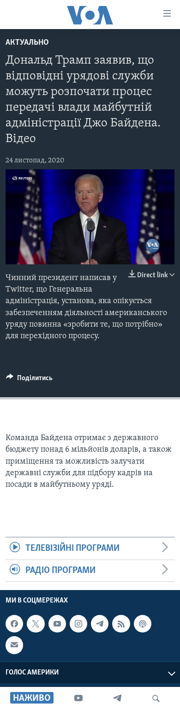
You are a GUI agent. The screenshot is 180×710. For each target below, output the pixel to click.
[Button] (29, 380)
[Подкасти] (142, 623)
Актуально (27, 43)
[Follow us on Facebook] (14, 623)
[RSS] (121, 623)
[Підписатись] (14, 645)
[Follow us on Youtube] (57, 623)
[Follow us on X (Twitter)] (35, 623)
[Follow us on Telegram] (99, 623)
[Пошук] (156, 698)
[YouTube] (78, 698)
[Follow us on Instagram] (78, 623)
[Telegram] (117, 698)
